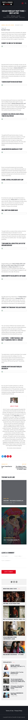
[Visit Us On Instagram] (16, 581)
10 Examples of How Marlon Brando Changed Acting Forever (17, 687)
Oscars (12, 25)
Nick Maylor (14, 667)
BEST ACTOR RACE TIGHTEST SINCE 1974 (14, 619)
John (6, 25)
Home (8, 16)
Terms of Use (9, 710)
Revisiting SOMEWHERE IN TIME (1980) (17, 694)
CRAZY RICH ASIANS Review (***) (11, 540)
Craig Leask (14, 674)
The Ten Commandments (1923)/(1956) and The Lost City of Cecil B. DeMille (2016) (18, 680)
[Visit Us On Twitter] (11, 581)
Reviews (13, 537)
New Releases (9, 537)
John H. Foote (15, 690)
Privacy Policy (18, 710)
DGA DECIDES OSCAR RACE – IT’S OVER (13, 654)
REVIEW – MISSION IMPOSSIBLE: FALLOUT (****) (18, 666)
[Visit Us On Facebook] (14, 581)
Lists (9, 25)
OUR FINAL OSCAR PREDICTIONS (11, 603)
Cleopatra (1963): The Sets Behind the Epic (17, 673)
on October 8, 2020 (8, 502)
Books (5, 498)
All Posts (13, 16)
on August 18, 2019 (19, 25)
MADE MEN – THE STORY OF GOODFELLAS (13, 500)
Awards (18, 16)
